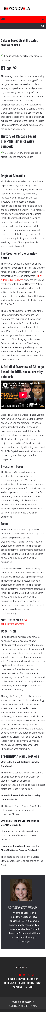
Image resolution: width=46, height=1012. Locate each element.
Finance (21, 978)
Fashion (30, 983)
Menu (3, 19)
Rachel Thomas (27, 907)
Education (17, 987)
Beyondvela (14, 1006)
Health (22, 983)
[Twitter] (24, 974)
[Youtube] (33, 974)
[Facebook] (20, 974)
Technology (32, 978)
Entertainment (11, 983)
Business (12, 978)
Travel (39, 983)
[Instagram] (29, 974)
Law (25, 987)
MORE (31, 987)
